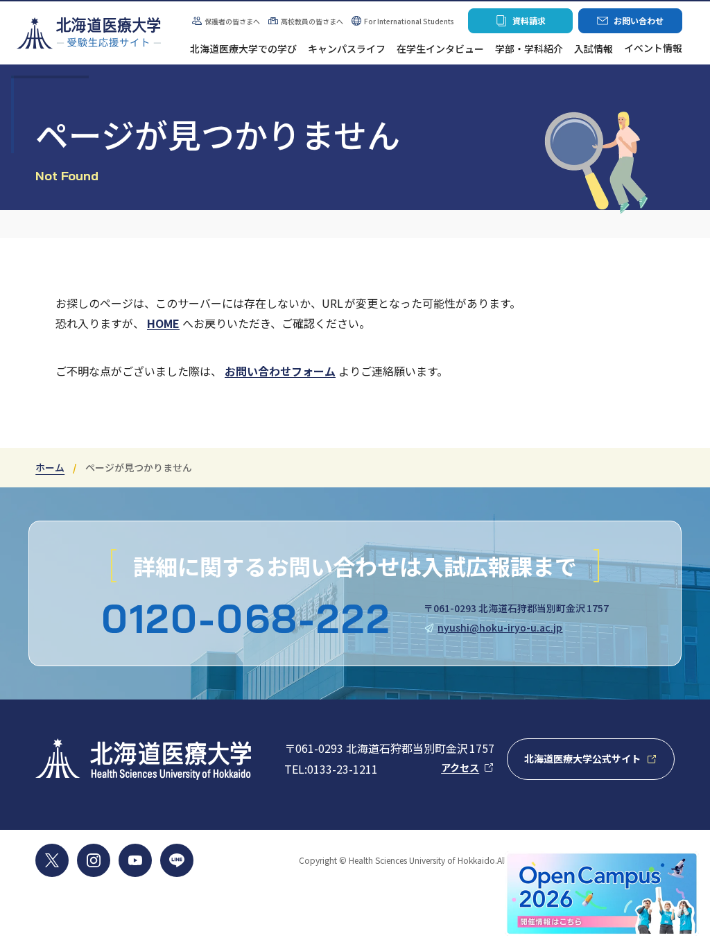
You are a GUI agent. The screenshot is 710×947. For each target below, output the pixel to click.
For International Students (409, 21)
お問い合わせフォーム (280, 371)
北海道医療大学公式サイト (599, 762)
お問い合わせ (630, 24)
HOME (163, 323)
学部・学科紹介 (529, 49)
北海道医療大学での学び (243, 49)
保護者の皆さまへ (226, 21)
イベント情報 (653, 49)
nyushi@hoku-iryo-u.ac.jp (500, 627)
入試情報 (593, 49)
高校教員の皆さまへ (312, 21)
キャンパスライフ (347, 49)
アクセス (467, 767)
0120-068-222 (246, 618)
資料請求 (520, 24)
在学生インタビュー (440, 49)
